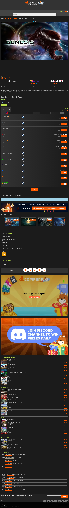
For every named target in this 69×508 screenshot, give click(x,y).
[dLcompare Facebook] (48, 501)
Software (14, 7)
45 (3, 124)
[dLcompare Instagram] (51, 501)
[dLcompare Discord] (66, 501)
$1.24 (64, 154)
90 (3, 142)
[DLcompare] (5, 500)
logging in (24, 200)
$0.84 (64, 118)
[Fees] (62, 113)
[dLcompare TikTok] (62, 501)
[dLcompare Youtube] (59, 501)
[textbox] (11, 113)
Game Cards (8, 7)
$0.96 (64, 130)
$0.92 (64, 124)
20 (3, 185)
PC (4, 99)
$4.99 (64, 184)
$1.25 (64, 160)
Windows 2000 (7, 244)
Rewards (20, 7)
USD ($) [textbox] (42, 113)
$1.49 (64, 166)
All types (4, 105)
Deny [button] (55, 505)
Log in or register (62, 7)
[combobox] (19, 113)
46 (3, 136)
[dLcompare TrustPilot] (55, 501)
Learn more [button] (25, 505)
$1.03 (64, 142)
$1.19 (64, 148)
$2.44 (64, 178)
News (25, 7)
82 (3, 148)
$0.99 (64, 136)
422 (3, 118)
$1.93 (64, 172)
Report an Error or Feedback (60, 193)
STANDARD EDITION (12, 105)
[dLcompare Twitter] (44, 501)
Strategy (10, 233)
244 (3, 166)
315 (3, 178)
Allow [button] (62, 505)
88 (3, 130)
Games (2, 7)
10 (3, 155)
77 (3, 161)
